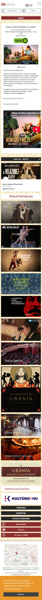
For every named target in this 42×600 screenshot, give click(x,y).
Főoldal (21, 530)
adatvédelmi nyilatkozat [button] (13, 589)
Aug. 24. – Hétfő (21, 159)
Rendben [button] (21, 594)
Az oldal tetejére (21, 535)
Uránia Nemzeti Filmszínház (12, 184)
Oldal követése (9, 189)
